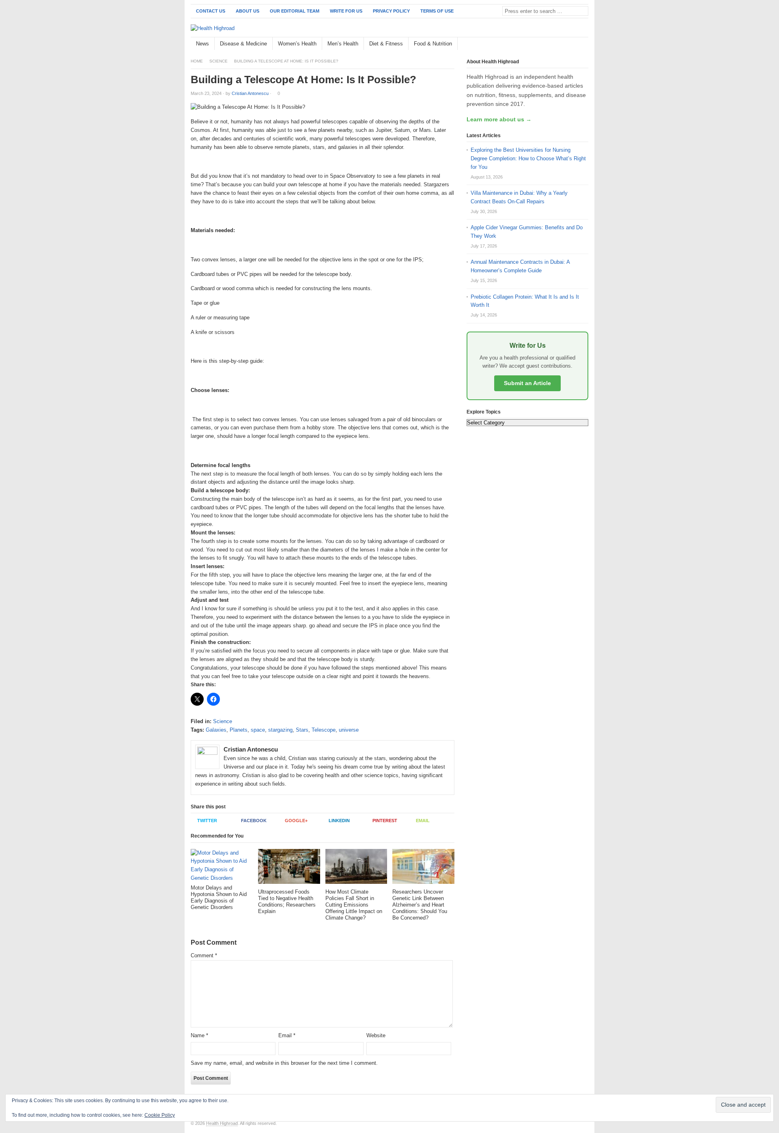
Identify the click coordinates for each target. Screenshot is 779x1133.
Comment (204, 955)
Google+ (296, 820)
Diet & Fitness (386, 44)
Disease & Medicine (243, 44)
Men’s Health (342, 44)
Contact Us (210, 11)
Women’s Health (297, 44)
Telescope (324, 730)
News (202, 44)
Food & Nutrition (433, 44)
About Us (247, 11)
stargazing (280, 730)
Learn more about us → (499, 119)
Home (197, 61)
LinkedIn (339, 820)
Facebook (254, 820)
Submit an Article (527, 383)
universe (349, 730)
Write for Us (346, 11)
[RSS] (583, 44)
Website (375, 1035)
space (258, 730)
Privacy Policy (391, 11)
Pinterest (384, 820)
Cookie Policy (159, 1115)
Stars (302, 730)
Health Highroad (222, 1123)
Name (199, 1035)
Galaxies (216, 730)
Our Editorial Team (294, 11)
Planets (238, 730)
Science (218, 61)
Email (423, 820)
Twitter (207, 820)
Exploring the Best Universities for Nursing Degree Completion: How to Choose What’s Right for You (528, 158)
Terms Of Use (437, 11)
